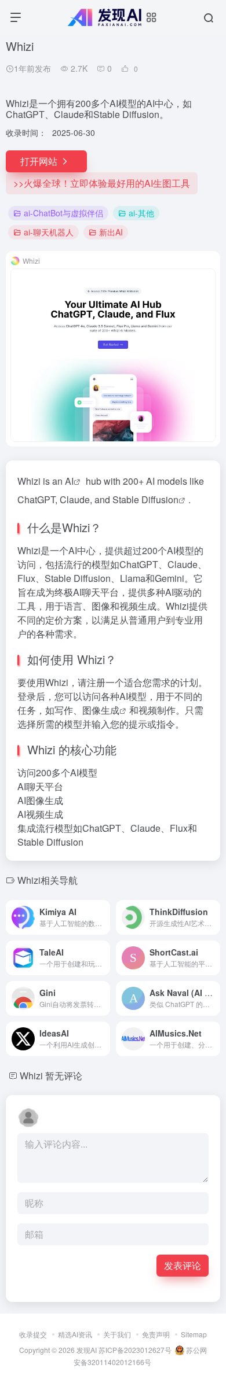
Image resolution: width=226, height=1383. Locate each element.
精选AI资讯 (75, 1334)
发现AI (86, 1350)
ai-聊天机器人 (49, 232)
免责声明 (156, 1334)
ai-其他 (141, 213)
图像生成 (100, 710)
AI (69, 481)
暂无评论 (63, 1075)
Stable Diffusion (145, 499)
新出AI (111, 232)
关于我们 (117, 1334)
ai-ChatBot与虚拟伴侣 (63, 213)
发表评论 (182, 1265)
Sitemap (194, 1334)
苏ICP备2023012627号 (135, 1350)
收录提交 (33, 1334)
